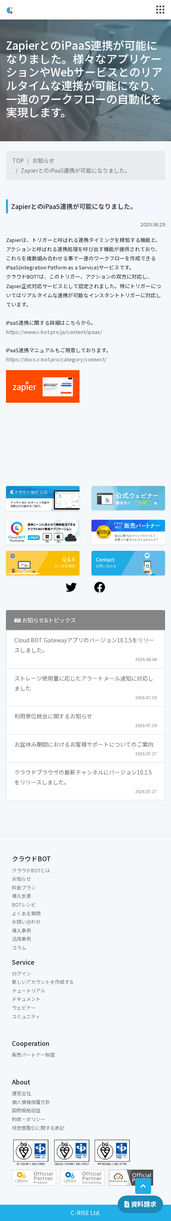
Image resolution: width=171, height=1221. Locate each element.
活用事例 (21, 938)
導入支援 (21, 895)
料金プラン (24, 887)
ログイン (21, 973)
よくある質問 (26, 913)
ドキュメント (26, 998)
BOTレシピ (24, 904)
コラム (19, 947)
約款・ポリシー (28, 1119)
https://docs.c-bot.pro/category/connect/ (56, 359)
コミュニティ (26, 1016)
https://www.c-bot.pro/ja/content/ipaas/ (54, 331)
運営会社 (21, 1093)
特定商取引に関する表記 (38, 1127)
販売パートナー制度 (33, 1054)
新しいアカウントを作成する (43, 981)
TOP (18, 160)
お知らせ (43, 160)
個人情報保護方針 (31, 1101)
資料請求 (142, 1204)
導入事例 (21, 930)
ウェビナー (24, 1007)
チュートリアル (28, 990)
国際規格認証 (26, 1110)
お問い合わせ (26, 921)
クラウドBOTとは (31, 870)
